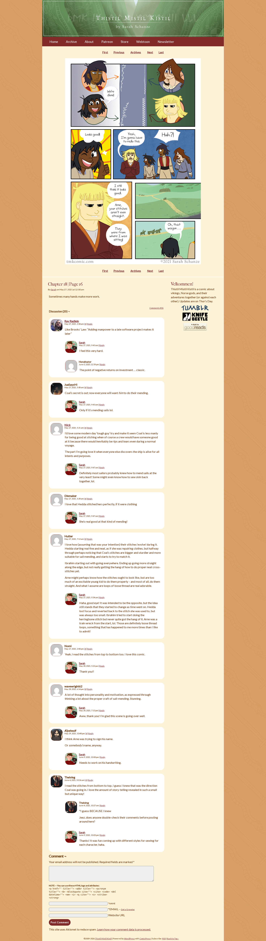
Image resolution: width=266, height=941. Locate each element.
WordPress (129, 938)
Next (150, 52)
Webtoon (143, 42)
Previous (118, 52)
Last (161, 52)
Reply (89, 324)
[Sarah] (71, 351)
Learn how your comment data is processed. (124, 929)
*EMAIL (121, 909)
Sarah (53, 289)
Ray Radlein (71, 321)
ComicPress (145, 938)
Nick (67, 425)
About (89, 42)
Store (124, 42)
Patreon (107, 42)
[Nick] (56, 433)
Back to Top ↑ (173, 938)
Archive (71, 42)
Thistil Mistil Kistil (103, 938)
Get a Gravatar (128, 909)
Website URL (116, 915)
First (105, 52)
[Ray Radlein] (56, 330)
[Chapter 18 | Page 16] (133, 263)
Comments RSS (156, 308)
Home (53, 42)
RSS (164, 938)
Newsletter (166, 42)
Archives (135, 52)
